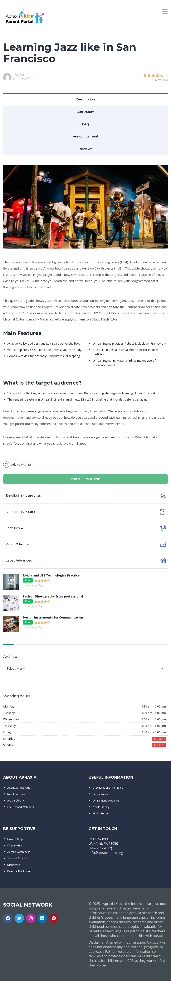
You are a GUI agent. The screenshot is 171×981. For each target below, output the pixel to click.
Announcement (85, 136)
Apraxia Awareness (18, 852)
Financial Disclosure (19, 871)
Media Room (100, 813)
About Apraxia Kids (18, 787)
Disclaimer (13, 865)
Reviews (85, 149)
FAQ (85, 124)
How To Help (15, 839)
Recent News (100, 794)
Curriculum (85, 112)
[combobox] (85, 668)
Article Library (15, 800)
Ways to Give (15, 845)
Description (85, 99)
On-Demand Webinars (20, 807)
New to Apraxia (16, 794)
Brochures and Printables (108, 787)
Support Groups (16, 858)
